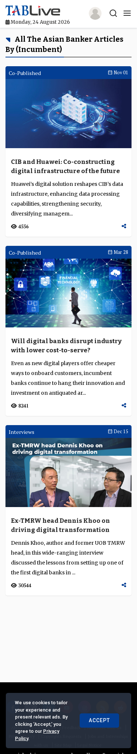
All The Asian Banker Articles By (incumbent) (64, 44)
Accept (99, 720)
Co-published (25, 73)
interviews (21, 431)
